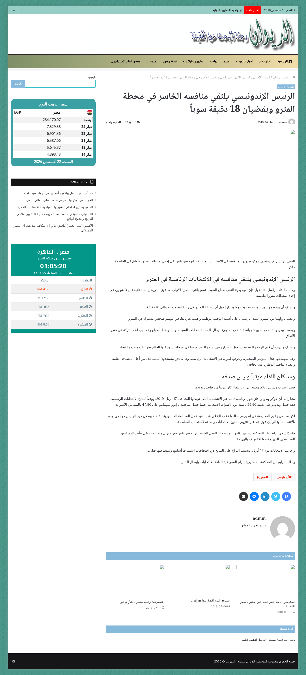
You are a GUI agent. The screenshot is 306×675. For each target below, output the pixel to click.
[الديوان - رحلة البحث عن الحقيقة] (242, 34)
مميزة (261, 477)
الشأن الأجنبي (261, 77)
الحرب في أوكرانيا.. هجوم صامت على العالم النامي (59, 200)
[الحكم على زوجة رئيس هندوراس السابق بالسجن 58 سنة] (265, 581)
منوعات (151, 61)
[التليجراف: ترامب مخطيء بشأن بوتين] (135, 581)
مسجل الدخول (267, 639)
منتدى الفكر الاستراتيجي (125, 61)
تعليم (227, 61)
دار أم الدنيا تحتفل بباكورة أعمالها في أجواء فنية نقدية (58, 193)
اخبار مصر (265, 61)
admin (283, 122)
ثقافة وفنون (169, 61)
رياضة (213, 61)
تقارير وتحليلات (194, 61)
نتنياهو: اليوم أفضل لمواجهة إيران (210, 601)
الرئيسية (283, 61)
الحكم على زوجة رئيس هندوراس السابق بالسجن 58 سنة (267, 604)
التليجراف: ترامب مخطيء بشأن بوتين (142, 602)
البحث (92, 77)
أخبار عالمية (245, 61)
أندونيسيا (282, 477)
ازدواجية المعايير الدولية (227, 10)
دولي (276, 77)
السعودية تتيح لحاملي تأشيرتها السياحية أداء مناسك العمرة (55, 207)
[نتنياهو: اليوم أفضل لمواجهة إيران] (200, 581)
